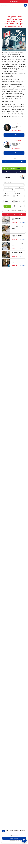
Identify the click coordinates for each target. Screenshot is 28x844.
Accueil (4, 12)
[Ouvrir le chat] (24, 840)
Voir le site (14, 210)
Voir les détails (22, 210)
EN (25, 5)
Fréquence (16, 199)
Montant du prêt (7, 193)
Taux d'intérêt (17, 193)
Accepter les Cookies (14, 838)
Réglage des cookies (14, 835)
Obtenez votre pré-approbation (14, 172)
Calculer (7, 206)
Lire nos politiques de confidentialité (14, 840)
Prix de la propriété (7, 182)
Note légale (7, 210)
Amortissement (7, 199)
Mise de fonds (6, 187)
